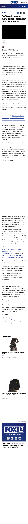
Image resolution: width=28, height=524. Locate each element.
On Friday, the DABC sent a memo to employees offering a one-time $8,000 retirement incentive (11, 251)
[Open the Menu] (2, 2)
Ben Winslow (10, 47)
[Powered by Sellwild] (24, 421)
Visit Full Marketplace (21, 336)
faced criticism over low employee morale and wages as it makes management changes (12, 317)
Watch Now (23, 2)
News (4, 12)
